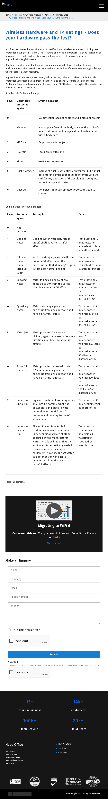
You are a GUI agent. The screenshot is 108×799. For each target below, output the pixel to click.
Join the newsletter (26, 630)
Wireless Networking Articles (27, 15)
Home (8, 15)
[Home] (7, 6)
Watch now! (54, 543)
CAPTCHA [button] (14, 662)
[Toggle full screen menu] (101, 6)
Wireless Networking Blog (56, 15)
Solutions (62, 753)
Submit (54, 654)
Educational (19, 482)
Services (62, 748)
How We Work (64, 744)
